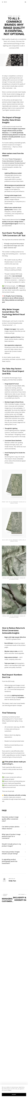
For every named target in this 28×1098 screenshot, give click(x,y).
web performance (13, 396)
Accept (14, 1094)
